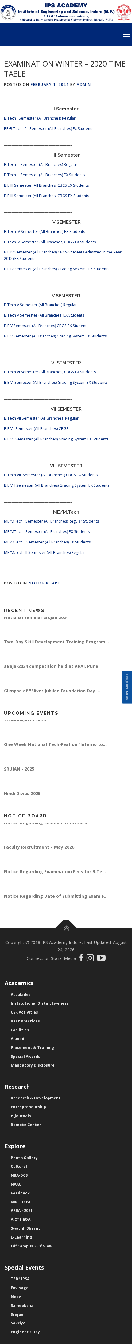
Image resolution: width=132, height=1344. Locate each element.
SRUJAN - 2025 (19, 772)
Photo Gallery (24, 1157)
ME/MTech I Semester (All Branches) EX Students (47, 531)
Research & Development (36, 1098)
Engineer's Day (25, 1331)
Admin (84, 84)
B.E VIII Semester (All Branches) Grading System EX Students (56, 485)
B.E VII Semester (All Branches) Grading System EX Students (56, 439)
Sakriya (18, 1323)
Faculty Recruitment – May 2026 (39, 851)
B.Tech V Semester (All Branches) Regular (40, 304)
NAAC (16, 1184)
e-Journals (21, 1115)
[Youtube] (101, 959)
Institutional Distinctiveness (40, 1003)
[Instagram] (92, 959)
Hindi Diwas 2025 (22, 797)
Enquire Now (127, 687)
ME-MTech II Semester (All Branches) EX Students (47, 542)
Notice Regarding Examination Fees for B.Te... (55, 875)
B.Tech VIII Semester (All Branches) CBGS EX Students (51, 475)
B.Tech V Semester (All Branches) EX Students (44, 315)
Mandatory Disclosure (33, 1065)
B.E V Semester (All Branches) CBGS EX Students (46, 325)
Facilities (20, 1030)
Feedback (20, 1193)
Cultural (19, 1166)
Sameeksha (22, 1305)
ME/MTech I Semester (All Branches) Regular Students (51, 521)
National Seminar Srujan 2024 (36, 621)
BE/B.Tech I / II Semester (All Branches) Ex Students (48, 128)
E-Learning (21, 1237)
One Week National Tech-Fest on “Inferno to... (55, 748)
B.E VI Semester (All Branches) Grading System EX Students (55, 382)
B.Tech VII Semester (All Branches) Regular (41, 418)
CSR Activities (24, 1012)
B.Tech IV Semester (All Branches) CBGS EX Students (50, 242)
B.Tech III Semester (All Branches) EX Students (44, 174)
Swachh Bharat (25, 1228)
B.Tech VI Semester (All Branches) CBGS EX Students (50, 372)
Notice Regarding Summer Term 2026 (45, 826)
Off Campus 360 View (31, 1246)
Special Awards (25, 1056)
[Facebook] (82, 959)
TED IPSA (20, 1278)
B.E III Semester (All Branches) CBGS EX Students (46, 195)
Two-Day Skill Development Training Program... (56, 645)
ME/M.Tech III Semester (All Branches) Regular (44, 552)
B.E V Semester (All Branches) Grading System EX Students (55, 336)
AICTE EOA (20, 1219)
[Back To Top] (66, 928)
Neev (16, 1296)
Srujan (17, 1314)
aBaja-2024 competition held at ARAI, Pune (51, 670)
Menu (126, 34)
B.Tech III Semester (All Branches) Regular (40, 164)
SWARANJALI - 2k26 (25, 723)
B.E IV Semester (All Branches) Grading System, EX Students (56, 269)
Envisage (20, 1287)
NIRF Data (20, 1202)
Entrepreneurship (28, 1107)
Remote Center (26, 1124)
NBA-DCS (19, 1175)
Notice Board (45, 583)
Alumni (17, 1038)
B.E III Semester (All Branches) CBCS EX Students (46, 185)
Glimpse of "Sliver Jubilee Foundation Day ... (52, 694)
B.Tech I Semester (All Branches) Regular (40, 118)
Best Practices (25, 1021)
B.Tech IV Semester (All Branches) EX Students (44, 231)
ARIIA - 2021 (22, 1210)
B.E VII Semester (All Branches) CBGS (36, 428)
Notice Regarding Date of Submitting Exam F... (55, 900)
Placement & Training (32, 1047)
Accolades (21, 994)
